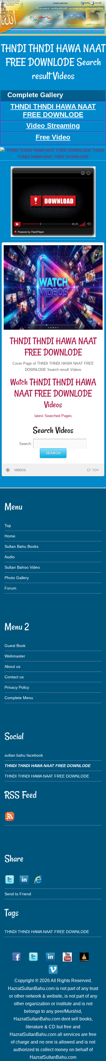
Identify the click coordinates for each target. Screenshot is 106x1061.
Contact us (14, 677)
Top (8, 525)
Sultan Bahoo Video (22, 567)
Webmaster (15, 656)
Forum (10, 588)
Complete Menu (19, 697)
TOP (95, 470)
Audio (10, 557)
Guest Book (15, 645)
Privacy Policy (17, 687)
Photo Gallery (17, 577)
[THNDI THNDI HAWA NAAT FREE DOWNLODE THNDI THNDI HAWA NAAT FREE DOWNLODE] (53, 156)
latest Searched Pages (53, 416)
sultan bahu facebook (24, 755)
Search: (26, 443)
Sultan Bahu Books (21, 546)
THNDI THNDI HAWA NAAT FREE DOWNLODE (53, 346)
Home (10, 536)
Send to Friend (18, 894)
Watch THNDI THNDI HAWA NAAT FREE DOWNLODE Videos (53, 393)
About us (12, 666)
